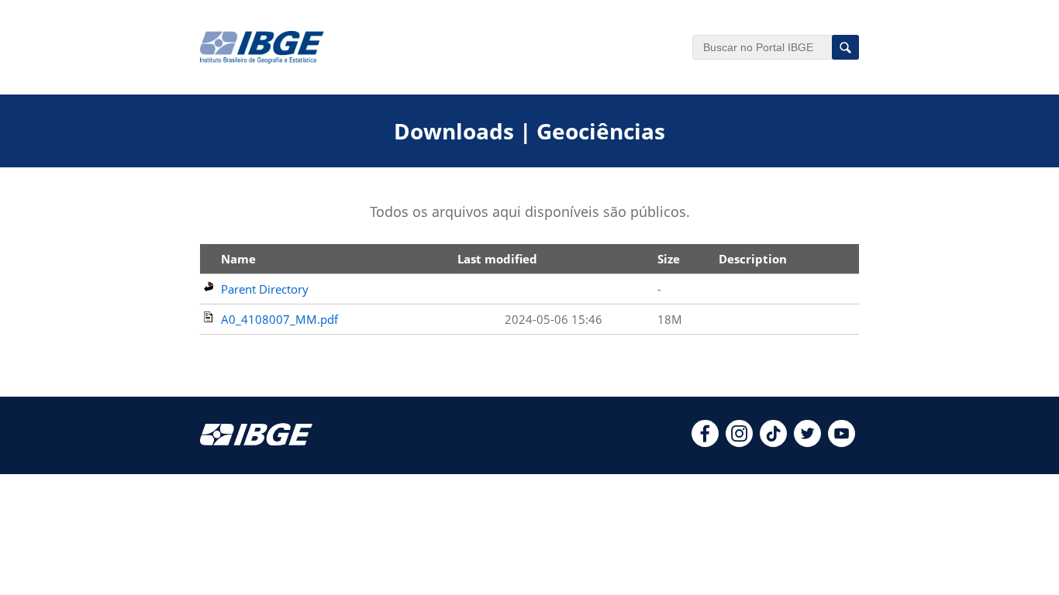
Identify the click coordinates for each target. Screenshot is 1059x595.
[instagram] (739, 442)
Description (753, 259)
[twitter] (807, 442)
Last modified (497, 259)
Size (668, 259)
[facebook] (705, 442)
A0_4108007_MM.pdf (279, 319)
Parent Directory (265, 289)
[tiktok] (773, 442)
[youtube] (841, 442)
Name (238, 259)
